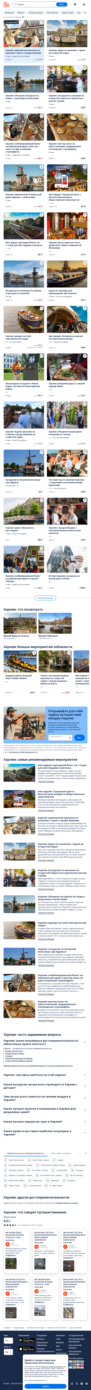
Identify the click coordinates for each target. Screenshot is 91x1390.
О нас (58, 1339)
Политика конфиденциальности (45, 1350)
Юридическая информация (42, 1343)
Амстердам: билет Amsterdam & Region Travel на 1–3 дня (14, 1234)
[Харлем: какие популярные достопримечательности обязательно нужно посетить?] (85, 1042)
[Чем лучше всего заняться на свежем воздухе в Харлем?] (85, 1098)
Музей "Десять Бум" (14, 1051)
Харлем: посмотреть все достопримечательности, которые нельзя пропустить (38, 1066)
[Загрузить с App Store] (26, 1349)
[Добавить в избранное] (42, 23)
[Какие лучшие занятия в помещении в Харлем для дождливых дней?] (85, 1110)
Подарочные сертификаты (61, 1354)
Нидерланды (18, 1327)
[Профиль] (83, 4)
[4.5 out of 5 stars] (10, 1225)
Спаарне (9, 1056)
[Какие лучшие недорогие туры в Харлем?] (85, 1121)
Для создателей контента (75, 1346)
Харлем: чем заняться (56, 1327)
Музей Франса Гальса (14, 1053)
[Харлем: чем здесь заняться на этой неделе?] (85, 1074)
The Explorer (61, 1359)
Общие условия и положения (43, 1365)
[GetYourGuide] (7, 4)
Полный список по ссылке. (67, 1203)
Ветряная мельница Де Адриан (19, 1058)
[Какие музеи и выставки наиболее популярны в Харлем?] (85, 1132)
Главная (7, 1327)
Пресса (59, 1349)
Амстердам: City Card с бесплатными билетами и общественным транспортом (45, 1236)
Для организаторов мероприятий (76, 1340)
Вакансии (60, 1342)
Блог (58, 1346)
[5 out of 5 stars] (16, 1240)
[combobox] (34, 4)
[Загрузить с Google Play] (26, 1340)
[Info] (23, 17)
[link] (24, 41)
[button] (24, 41)
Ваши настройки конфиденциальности (45, 1356)
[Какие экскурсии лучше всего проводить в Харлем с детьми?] (85, 1086)
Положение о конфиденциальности (23, 752)
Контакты (41, 1339)
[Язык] (75, 4)
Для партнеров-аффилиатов (75, 1352)
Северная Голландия (36, 1327)
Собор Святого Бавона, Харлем (19, 1061)
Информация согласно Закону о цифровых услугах (44, 1372)
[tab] (25, 1153)
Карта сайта (42, 1379)
